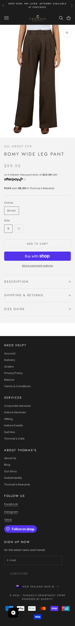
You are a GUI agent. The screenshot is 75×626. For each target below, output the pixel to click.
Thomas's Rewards (17, 484)
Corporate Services (17, 406)
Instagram (11, 512)
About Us (10, 458)
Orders (9, 367)
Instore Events (13, 425)
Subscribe (19, 573)
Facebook (11, 504)
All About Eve (18, 146)
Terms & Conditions (17, 386)
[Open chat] (13, 613)
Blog (7, 465)
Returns (9, 380)
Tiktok (8, 520)
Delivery (9, 360)
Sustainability (13, 478)
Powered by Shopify (37, 599)
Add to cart (37, 244)
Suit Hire (9, 432)
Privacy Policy (13, 373)
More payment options (37, 266)
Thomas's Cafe (14, 439)
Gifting (8, 419)
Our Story (10, 471)
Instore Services (15, 412)
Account (9, 353)
